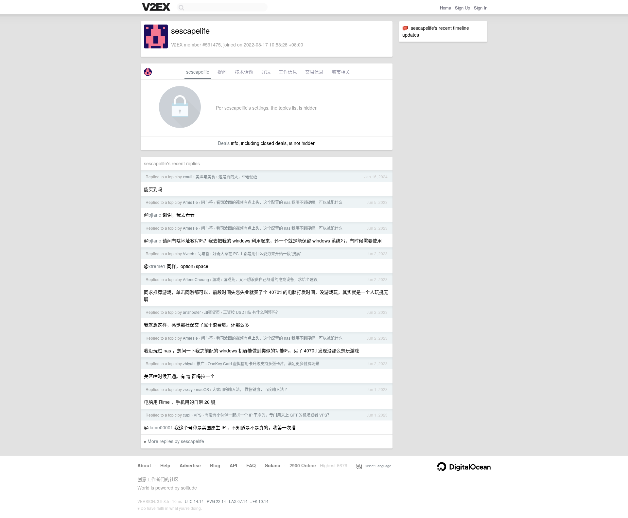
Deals (224, 143)
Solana (272, 465)
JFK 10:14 (260, 501)
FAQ (251, 465)
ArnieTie (190, 202)
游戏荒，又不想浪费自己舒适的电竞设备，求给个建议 (270, 279)
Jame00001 (160, 427)
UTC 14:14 (194, 501)
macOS (202, 389)
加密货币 (212, 312)
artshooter (192, 312)
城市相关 (341, 71)
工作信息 (288, 71)
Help (165, 465)
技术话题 (244, 71)
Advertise (190, 465)
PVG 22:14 (216, 501)
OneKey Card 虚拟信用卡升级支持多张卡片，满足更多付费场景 (263, 363)
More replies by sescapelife (176, 441)
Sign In (480, 8)
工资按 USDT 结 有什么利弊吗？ (251, 312)
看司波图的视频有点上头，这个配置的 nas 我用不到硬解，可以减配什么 (279, 202)
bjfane (154, 214)
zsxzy (188, 389)
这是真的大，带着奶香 (238, 176)
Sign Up (462, 8)
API (233, 465)
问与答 (207, 202)
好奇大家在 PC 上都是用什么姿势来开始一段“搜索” (257, 253)
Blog (215, 465)
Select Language (376, 465)
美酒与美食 (205, 176)
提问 (222, 71)
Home (445, 8)
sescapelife (197, 71)
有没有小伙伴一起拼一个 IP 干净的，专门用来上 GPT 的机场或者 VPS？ (268, 415)
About (144, 465)
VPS (197, 415)
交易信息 (314, 71)
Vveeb (188, 253)
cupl (186, 415)
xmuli (187, 176)
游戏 (216, 279)
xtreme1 (157, 266)
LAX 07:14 (238, 501)
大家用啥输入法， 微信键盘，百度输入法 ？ (250, 389)
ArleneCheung (196, 279)
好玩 (265, 71)
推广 (200, 363)
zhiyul (188, 363)
